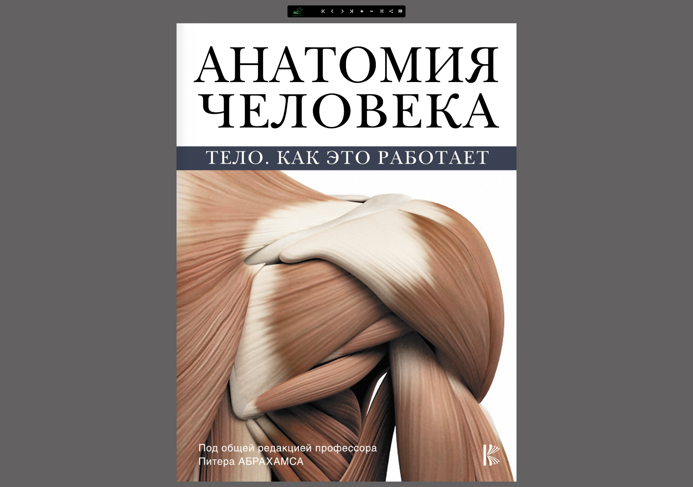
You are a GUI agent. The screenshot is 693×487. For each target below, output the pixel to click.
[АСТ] (303, 11)
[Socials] (391, 11)
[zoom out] (371, 11)
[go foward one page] (342, 11)
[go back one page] (332, 11)
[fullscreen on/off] (381, 11)
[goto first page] (322, 11)
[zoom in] (361, 11)
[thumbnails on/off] (400, 11)
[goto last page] (352, 11)
